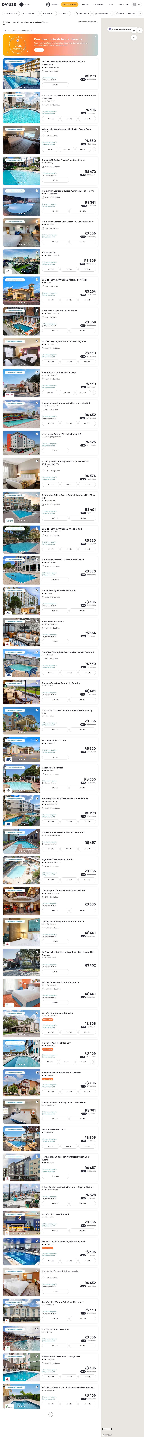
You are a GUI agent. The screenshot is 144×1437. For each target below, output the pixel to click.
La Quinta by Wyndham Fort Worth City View (50, 352)
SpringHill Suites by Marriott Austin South (50, 932)
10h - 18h (69, 118)
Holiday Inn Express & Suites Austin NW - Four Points (50, 202)
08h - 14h (51, 118)
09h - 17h (67, 149)
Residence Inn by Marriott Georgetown (50, 1367)
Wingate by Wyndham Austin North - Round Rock (50, 140)
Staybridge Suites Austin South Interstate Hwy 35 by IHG (50, 507)
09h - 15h (55, 611)
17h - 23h (87, 880)
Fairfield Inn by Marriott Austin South (50, 993)
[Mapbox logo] (107, 1435)
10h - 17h (83, 331)
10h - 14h (55, 1319)
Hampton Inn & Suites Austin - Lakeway (50, 1082)
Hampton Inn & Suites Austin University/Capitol (50, 414)
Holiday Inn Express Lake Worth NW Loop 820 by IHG (50, 232)
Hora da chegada (28, 13)
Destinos (85, 4)
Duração (63, 13)
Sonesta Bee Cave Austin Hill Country (50, 692)
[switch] (83, 13)
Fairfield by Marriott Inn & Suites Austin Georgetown (50, 1396)
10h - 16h (55, 180)
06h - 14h (50, 392)
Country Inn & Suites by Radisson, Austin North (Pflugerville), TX (50, 473)
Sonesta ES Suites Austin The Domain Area (50, 171)
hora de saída (47, 13)
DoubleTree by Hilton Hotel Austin (50, 601)
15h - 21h (87, 423)
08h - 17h (55, 85)
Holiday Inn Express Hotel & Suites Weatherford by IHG (50, 720)
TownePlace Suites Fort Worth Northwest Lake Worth (50, 1167)
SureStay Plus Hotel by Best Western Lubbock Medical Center (50, 810)
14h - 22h (83, 1319)
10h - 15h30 (55, 580)
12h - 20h (83, 1062)
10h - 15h (55, 1291)
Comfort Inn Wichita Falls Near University (50, 1311)
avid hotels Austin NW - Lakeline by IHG (50, 443)
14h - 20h (87, 269)
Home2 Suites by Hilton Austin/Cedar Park (50, 841)
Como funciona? (98, 4)
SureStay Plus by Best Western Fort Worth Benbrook (50, 663)
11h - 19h (66, 1062)
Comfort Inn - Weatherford (50, 1223)
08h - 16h (50, 1062)
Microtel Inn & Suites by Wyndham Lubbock (50, 1251)
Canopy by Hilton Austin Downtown (50, 321)
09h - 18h (69, 1146)
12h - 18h (87, 362)
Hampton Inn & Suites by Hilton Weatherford (50, 1111)
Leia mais (39, 50)
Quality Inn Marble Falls (50, 1138)
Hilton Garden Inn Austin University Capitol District (50, 1196)
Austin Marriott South (50, 632)
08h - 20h (83, 392)
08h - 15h (51, 423)
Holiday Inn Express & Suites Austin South (50, 570)
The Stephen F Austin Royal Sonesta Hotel (50, 901)
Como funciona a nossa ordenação (17, 30)
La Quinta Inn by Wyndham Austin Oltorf (50, 540)
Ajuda (111, 4)
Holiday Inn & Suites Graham (50, 1338)
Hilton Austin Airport (50, 778)
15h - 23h (83, 211)
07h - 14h (67, 392)
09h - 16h (83, 518)
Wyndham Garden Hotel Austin (50, 870)
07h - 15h (55, 972)
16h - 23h (87, 484)
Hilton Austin (50, 261)
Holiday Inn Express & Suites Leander (50, 1282)
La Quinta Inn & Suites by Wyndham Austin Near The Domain (50, 962)
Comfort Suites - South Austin (50, 1023)
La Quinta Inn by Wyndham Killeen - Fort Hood (50, 291)
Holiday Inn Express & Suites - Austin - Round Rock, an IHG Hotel (50, 107)
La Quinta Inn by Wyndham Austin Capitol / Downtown (50, 73)
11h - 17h (82, 242)
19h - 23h (87, 1146)
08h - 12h (55, 331)
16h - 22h (87, 118)
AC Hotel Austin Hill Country (50, 1053)
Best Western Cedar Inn (50, 749)
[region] (122, 727)
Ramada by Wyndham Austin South (50, 383)
